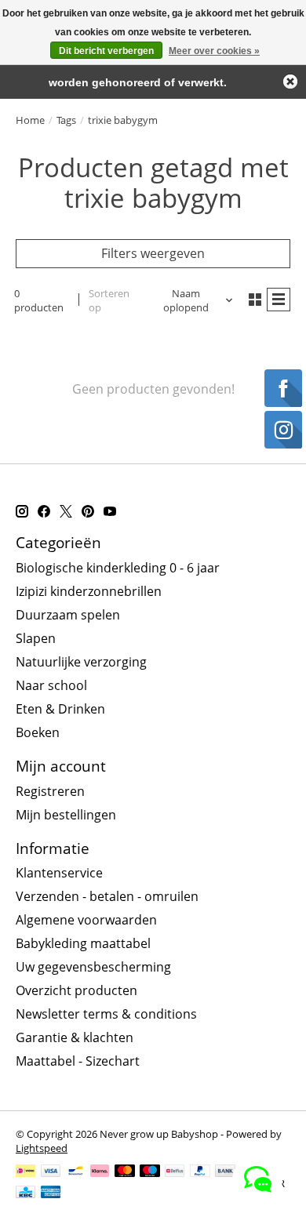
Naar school (51, 685)
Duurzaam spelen (68, 614)
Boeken (38, 732)
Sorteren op (109, 300)
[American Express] (51, 1193)
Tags (66, 120)
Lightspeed (41, 1148)
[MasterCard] (125, 1172)
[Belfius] (174, 1172)
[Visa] (51, 1172)
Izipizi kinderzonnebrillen (89, 591)
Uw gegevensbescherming (93, 966)
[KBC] (25, 1193)
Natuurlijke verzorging (81, 661)
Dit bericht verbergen (106, 50)
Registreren (50, 791)
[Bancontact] (76, 1172)
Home (30, 120)
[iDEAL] (25, 1172)
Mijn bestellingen (66, 814)
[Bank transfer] (225, 1172)
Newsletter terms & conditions (106, 1014)
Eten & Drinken (60, 708)
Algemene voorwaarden (86, 919)
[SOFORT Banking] (99, 1172)
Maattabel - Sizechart (78, 1061)
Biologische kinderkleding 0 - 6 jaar (118, 567)
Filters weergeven (153, 253)
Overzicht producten (76, 990)
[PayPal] (200, 1172)
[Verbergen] (290, 81)
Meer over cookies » (214, 50)
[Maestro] (150, 1172)
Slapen (36, 638)
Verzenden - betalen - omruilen (107, 896)
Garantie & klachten (74, 1037)
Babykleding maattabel (83, 943)
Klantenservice (59, 872)
